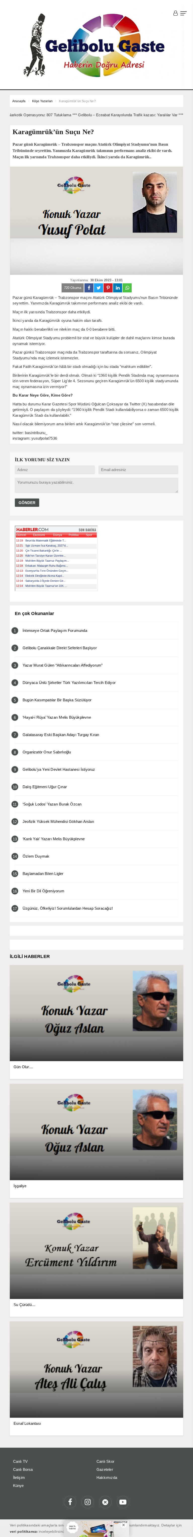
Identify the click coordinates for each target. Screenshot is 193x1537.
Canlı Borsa (23, 1469)
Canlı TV (20, 1461)
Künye (18, 1485)
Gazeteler (104, 1469)
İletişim (19, 1477)
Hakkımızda (106, 1477)
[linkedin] (117, 287)
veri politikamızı (23, 1531)
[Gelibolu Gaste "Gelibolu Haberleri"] (96, 46)
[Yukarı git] (183, 1527)
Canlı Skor (105, 1461)
